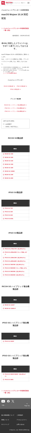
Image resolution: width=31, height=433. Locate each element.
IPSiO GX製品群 (14, 89)
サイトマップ (5, 424)
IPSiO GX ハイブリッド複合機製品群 (15, 111)
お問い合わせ (20, 424)
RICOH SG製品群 (8, 86)
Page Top (27, 405)
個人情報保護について (7, 415)
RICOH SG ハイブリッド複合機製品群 (14, 105)
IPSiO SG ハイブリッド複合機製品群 (15, 108)
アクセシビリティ (22, 419)
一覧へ (3, 405)
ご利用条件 (20, 415)
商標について (5, 419)
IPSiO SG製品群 (21, 86)
